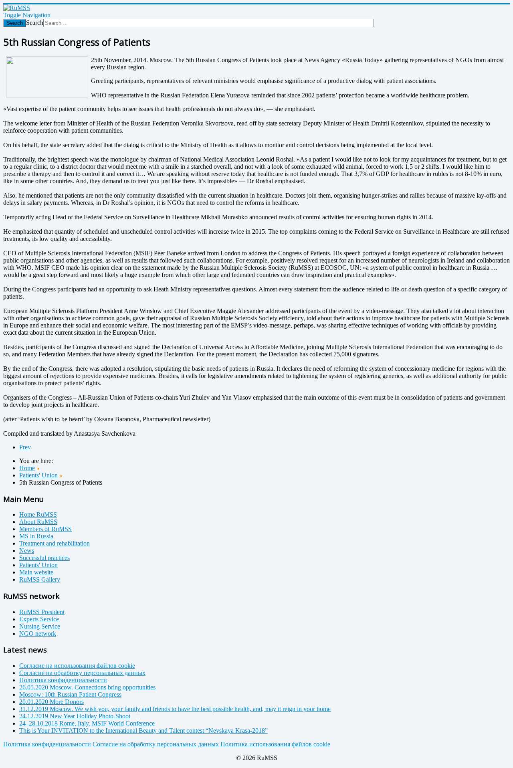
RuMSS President (42, 611)
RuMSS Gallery (39, 579)
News (26, 550)
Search (14, 23)
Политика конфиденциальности (47, 744)
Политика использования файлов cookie (275, 744)
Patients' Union (38, 565)
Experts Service (39, 619)
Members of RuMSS (45, 528)
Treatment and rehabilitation (54, 543)
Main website (36, 572)
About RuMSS (38, 521)
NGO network (37, 633)
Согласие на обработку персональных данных (156, 744)
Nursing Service (39, 626)
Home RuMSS (38, 514)
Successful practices (44, 557)
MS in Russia (36, 536)
